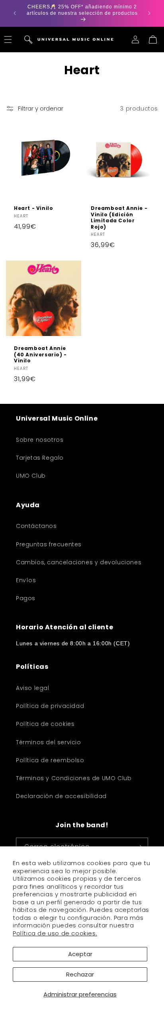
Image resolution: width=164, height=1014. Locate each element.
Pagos (25, 598)
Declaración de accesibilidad (61, 796)
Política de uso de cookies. (55, 933)
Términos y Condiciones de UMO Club (73, 778)
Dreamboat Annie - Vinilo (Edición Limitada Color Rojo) (119, 217)
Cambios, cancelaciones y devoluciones (78, 562)
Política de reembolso (50, 760)
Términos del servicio (48, 742)
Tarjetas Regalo (40, 458)
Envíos (26, 580)
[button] (28, 39)
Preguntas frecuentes (49, 544)
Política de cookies (45, 724)
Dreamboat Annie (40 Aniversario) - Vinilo (40, 354)
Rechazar (80, 974)
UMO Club (31, 476)
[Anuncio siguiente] (149, 13)
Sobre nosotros (39, 440)
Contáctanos (36, 526)
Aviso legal (32, 688)
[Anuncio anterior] (14, 13)
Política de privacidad (50, 706)
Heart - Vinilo (33, 208)
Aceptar (80, 954)
